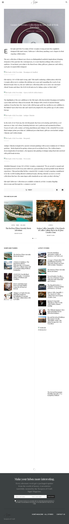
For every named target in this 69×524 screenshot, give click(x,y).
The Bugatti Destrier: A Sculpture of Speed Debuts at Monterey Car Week (56, 286)
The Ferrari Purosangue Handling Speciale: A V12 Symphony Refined (55, 393)
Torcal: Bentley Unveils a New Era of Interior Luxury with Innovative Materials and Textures (56, 278)
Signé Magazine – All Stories (42, 514)
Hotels (13, 225)
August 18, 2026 (18, 233)
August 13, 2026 (50, 235)
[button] (32, 238)
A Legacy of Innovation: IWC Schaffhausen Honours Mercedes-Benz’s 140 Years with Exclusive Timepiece (56, 262)
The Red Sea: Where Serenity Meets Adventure (18, 229)
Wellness (22, 225)
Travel (17, 225)
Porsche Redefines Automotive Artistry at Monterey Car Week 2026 (55, 254)
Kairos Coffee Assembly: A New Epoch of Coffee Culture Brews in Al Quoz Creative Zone (50, 230)
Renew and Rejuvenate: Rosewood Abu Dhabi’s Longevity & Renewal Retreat (20, 286)
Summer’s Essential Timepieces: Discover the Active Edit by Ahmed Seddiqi (55, 303)
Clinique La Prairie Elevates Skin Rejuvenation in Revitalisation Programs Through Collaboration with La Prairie (22, 296)
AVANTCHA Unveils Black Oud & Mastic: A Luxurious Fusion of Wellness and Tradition (21, 276)
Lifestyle (34, 20)
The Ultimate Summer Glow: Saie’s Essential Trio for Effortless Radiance (56, 311)
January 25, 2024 (30, 31)
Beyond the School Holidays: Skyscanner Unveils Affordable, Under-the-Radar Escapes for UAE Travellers (56, 320)
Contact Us (61, 514)
